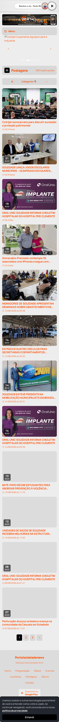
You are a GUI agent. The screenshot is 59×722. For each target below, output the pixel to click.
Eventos (50, 670)
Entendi (29, 717)
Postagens (31, 676)
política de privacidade (14, 710)
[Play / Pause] (52, 6)
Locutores (15, 676)
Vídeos (37, 670)
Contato (29, 682)
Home (8, 670)
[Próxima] (50, 48)
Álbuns (45, 676)
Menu (11, 31)
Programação (22, 670)
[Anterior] (8, 48)
